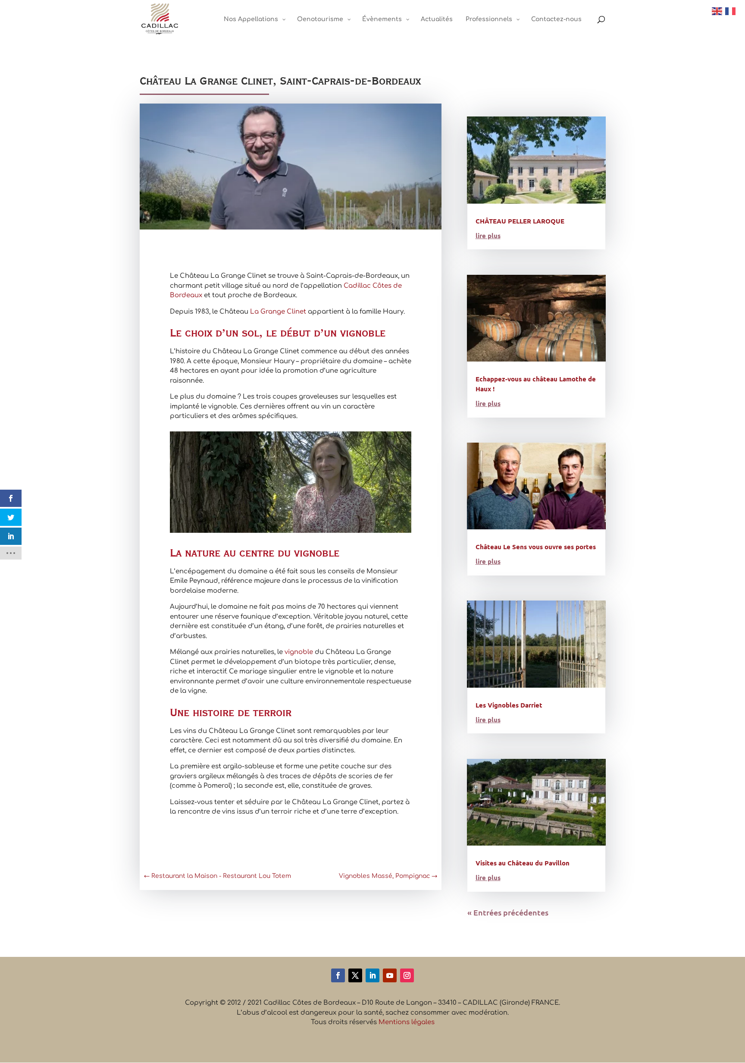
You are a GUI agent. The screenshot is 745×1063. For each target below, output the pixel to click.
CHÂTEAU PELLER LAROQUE (520, 221)
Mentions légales (407, 1022)
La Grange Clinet (278, 311)
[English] (717, 11)
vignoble (299, 652)
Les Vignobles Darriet (509, 705)
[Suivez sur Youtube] (390, 975)
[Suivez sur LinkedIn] (372, 975)
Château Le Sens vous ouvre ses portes (536, 546)
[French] (730, 11)
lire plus (488, 235)
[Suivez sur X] (355, 975)
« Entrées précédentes (507, 912)
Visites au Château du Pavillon (523, 863)
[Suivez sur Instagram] (407, 975)
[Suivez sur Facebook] (338, 975)
